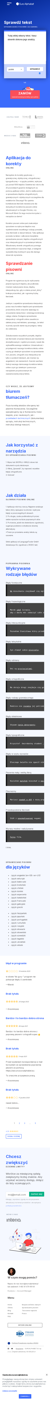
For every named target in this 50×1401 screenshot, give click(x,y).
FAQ (9, 1316)
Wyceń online (25, 1325)
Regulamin (19, 1349)
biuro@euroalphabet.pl (29, 1284)
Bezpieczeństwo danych (31, 1305)
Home (10, 1305)
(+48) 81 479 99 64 (27, 1287)
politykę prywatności (13, 1206)
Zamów (25, 94)
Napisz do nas (13, 1284)
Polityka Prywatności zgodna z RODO (25, 1343)
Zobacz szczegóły (9, 1391)
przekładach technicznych (18, 418)
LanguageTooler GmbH (29, 542)
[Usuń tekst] (40, 73)
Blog (9, 1310)
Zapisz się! (36, 1194)
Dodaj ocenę (14, 1136)
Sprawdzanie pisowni (30, 1308)
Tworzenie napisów (29, 1310)
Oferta (10, 1308)
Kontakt (10, 1313)
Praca (24, 1313)
